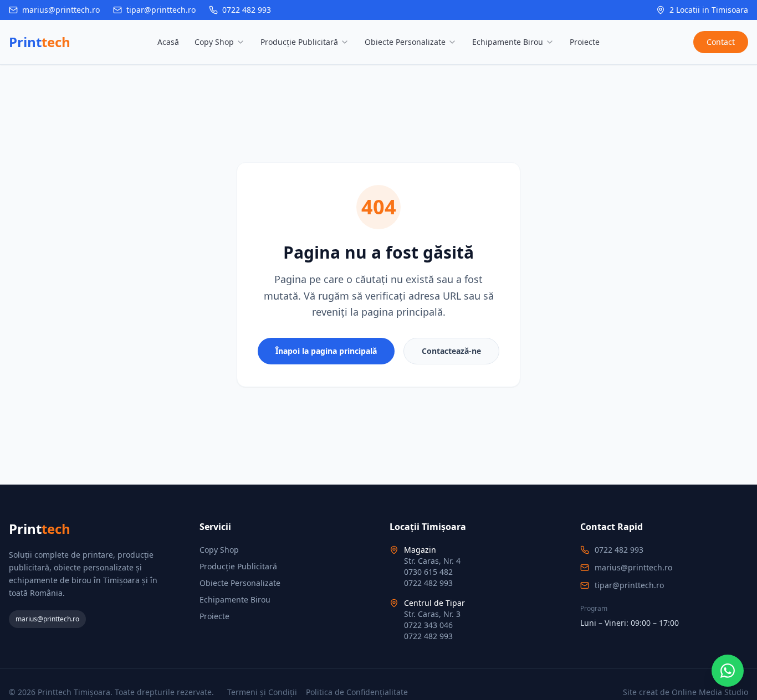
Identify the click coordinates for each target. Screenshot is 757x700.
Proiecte (585, 42)
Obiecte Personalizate (405, 42)
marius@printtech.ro (61, 9)
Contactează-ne (451, 351)
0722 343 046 (428, 625)
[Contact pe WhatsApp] (728, 671)
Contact (721, 42)
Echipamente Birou (507, 42)
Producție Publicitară (299, 42)
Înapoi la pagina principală (326, 351)
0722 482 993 (246, 9)
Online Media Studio (710, 692)
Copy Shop (214, 42)
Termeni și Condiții (262, 692)
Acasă (168, 42)
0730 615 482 (428, 572)
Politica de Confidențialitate (357, 692)
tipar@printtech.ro (161, 9)
